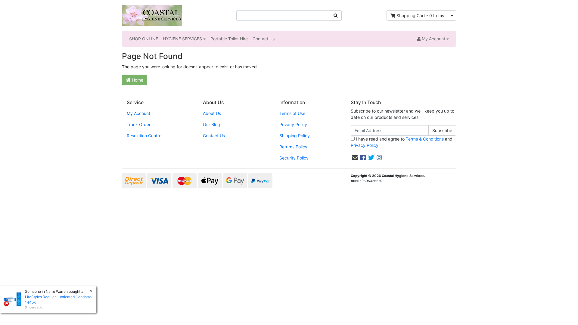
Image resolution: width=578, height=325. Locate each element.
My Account (138, 113)
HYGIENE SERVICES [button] (182, 38)
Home (137, 79)
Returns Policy (293, 146)
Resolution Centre (144, 135)
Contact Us (264, 38)
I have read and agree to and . (401, 142)
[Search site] (336, 15)
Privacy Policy (293, 124)
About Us (212, 113)
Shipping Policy (294, 135)
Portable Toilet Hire (229, 38)
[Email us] (355, 157)
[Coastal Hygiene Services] (152, 14)
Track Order (139, 124)
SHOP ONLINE (143, 38)
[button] (433, 38)
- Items (420, 15)
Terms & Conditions (425, 138)
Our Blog (211, 124)
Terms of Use (292, 113)
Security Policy (294, 157)
